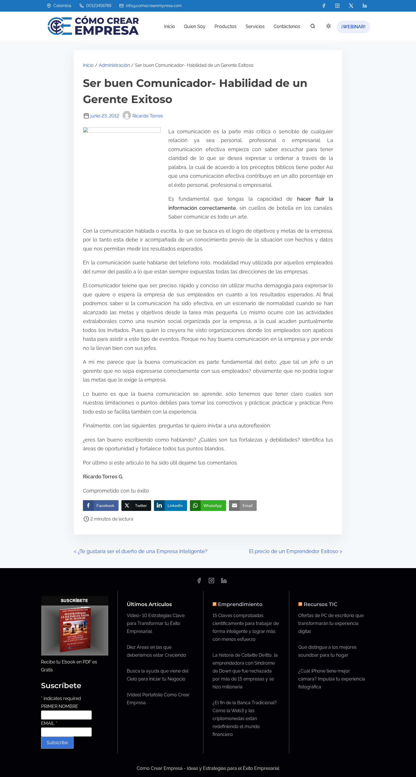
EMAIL (49, 723)
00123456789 (98, 5)
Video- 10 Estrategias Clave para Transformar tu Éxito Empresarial (156, 623)
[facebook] (323, 5)
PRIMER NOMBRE (59, 706)
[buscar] (313, 27)
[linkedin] (364, 5)
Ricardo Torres (147, 116)
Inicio (88, 65)
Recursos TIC (320, 604)
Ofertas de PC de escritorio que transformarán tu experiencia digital (331, 623)
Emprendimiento (240, 604)
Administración (114, 65)
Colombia (61, 5)
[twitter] (351, 5)
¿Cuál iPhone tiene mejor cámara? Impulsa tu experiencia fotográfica (331, 679)
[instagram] (337, 5)
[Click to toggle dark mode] (328, 26)
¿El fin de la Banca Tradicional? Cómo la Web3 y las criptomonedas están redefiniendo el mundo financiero (245, 718)
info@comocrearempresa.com (153, 5)
